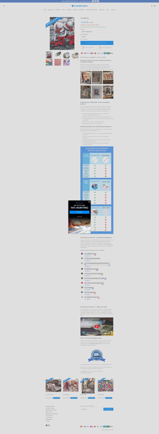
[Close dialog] (89, 202)
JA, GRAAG (79, 212)
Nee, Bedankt (79, 216)
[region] (79, 1)
